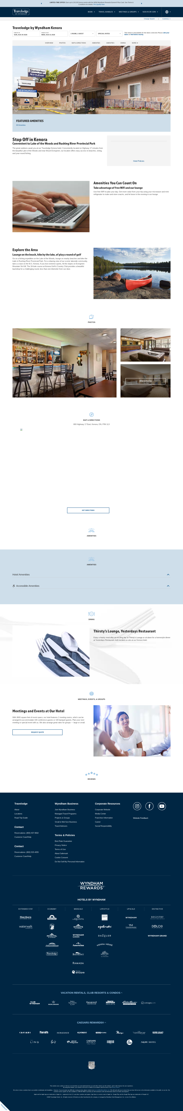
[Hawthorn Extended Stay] (25, 918)
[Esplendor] (104, 927)
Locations (18, 814)
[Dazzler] (104, 936)
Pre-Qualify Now (99, 4)
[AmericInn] (78, 945)
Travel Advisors (61, 826)
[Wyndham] (131, 918)
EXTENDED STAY (25, 909)
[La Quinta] (78, 918)
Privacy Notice (61, 845)
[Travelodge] (52, 954)
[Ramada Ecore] (78, 972)
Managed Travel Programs (65, 814)
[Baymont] (78, 954)
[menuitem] (91, 12)
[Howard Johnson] (52, 945)
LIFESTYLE (104, 909)
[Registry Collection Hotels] (157, 918)
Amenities (96, 43)
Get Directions (88, 510)
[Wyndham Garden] (78, 936)
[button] (41, 3)
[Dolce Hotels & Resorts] (157, 927)
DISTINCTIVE (157, 909)
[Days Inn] (52, 918)
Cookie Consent (61, 857)
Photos (62, 43)
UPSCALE (131, 909)
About (16, 810)
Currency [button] (165, 19)
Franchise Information (104, 818)
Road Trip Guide (21, 818)
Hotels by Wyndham (91, 899)
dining (123, 43)
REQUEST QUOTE (37, 732)
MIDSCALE (78, 909)
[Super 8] (52, 927)
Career (98, 822)
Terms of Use (60, 849)
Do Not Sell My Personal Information (69, 862)
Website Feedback (140, 818)
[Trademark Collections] (131, 927)
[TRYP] (104, 918)
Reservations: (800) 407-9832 (26, 833)
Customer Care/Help (22, 837)
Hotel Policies (138, 161)
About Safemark (61, 853)
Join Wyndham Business (65, 810)
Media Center (100, 814)
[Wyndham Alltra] (104, 954)
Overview (49, 43)
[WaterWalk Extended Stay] (25, 927)
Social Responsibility (103, 826)
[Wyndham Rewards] (91, 885)
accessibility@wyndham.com (102, 1090)
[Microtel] (52, 936)
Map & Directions (79, 43)
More (134, 43)
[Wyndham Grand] (157, 936)
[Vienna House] (104, 945)
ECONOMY (52, 909)
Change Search (149, 19)
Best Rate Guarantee (63, 841)
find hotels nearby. (137, 34)
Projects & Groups (62, 818)
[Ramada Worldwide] (78, 963)
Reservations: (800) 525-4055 (26, 852)
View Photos (145, 381)
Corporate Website (102, 810)
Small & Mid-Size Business (66, 822)
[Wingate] (78, 927)
